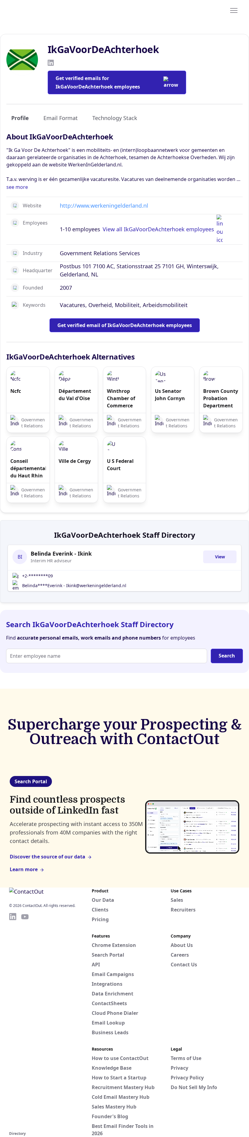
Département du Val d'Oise (75, 395)
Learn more (24, 869)
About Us (182, 945)
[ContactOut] (39, 10)
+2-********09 (37, 576)
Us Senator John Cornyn (170, 395)
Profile (20, 118)
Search (227, 655)
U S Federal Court (120, 465)
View (220, 557)
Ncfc (15, 391)
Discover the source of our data (47, 856)
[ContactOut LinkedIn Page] (12, 1021)
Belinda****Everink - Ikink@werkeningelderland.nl (74, 585)
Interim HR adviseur (51, 560)
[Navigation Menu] (234, 10)
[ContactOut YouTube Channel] (25, 1021)
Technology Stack (114, 118)
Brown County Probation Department (220, 398)
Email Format (60, 118)
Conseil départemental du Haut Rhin (28, 468)
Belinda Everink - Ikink (61, 553)
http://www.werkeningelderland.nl (104, 205)
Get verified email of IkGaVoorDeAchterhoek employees (124, 325)
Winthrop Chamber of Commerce (121, 398)
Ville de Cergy (75, 461)
